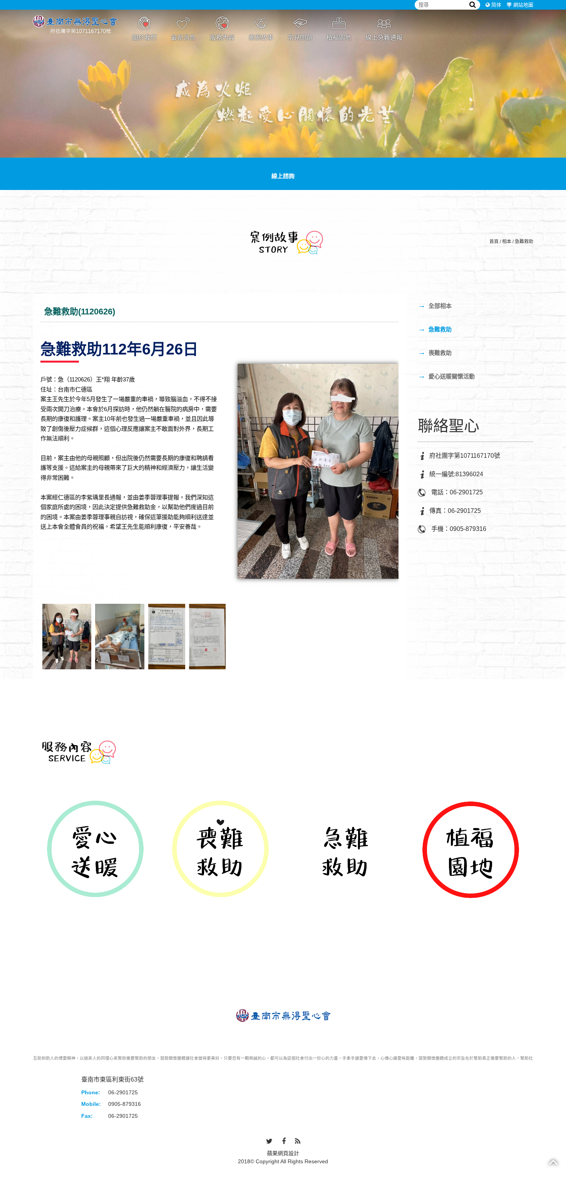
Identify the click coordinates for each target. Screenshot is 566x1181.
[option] (95, 849)
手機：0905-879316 (458, 529)
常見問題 (300, 37)
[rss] (297, 1141)
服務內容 (222, 37)
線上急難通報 (383, 37)
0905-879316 (124, 1104)
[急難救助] (345, 850)
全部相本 (435, 305)
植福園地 (339, 37)
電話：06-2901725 (457, 492)
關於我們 (144, 37)
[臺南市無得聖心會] (75, 30)
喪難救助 (435, 352)
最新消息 (183, 37)
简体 (496, 5)
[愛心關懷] (283, 94)
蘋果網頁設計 (283, 1153)
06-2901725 (123, 1092)
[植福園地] (470, 850)
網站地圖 (523, 5)
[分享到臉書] (284, 1141)
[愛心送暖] (95, 850)
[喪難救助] (220, 850)
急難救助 (524, 241)
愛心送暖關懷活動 (446, 375)
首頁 (494, 241)
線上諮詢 (283, 176)
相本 (506, 241)
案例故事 (261, 37)
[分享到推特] (269, 1141)
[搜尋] (472, 5)
